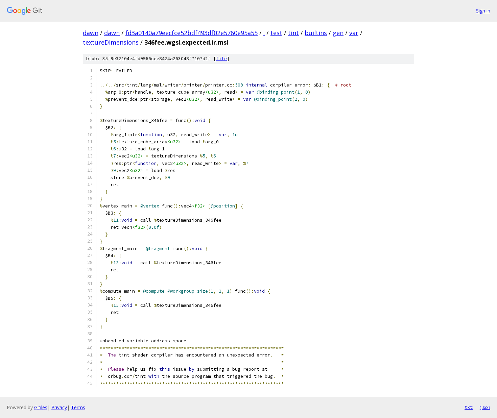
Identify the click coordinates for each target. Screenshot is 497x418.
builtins (316, 33)
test (276, 33)
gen (338, 33)
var (353, 33)
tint (293, 33)
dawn (90, 33)
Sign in (483, 10)
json (484, 407)
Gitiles (40, 407)
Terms (78, 407)
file (221, 59)
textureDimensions (111, 42)
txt (469, 407)
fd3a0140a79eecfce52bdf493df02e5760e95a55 (191, 33)
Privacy (59, 407)
